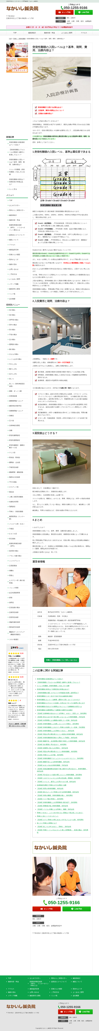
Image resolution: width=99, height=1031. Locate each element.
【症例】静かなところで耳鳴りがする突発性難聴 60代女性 (58, 792)
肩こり (11, 379)
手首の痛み (13, 334)
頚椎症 (11, 415)
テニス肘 (12, 452)
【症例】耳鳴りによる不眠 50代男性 (50, 755)
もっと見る (13, 189)
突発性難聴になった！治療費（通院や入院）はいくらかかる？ (58, 699)
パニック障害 (13, 588)
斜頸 (10, 597)
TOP (15, 33)
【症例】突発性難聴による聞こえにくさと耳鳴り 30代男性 (58, 724)
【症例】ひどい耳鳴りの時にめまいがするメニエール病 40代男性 (60, 820)
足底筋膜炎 (13, 565)
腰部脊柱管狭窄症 (15, 406)
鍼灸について (13, 240)
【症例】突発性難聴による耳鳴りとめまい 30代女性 (55, 731)
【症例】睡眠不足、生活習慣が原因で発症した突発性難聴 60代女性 (61, 741)
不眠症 (11, 529)
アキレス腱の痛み (15, 556)
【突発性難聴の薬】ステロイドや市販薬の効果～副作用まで (58, 693)
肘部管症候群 (13, 617)
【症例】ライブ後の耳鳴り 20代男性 (50, 799)
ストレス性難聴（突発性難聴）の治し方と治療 (53, 686)
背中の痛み (13, 325)
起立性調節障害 (14, 593)
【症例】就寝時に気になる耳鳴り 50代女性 (52, 748)
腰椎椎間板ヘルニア (16, 401)
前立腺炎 (12, 538)
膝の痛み (12, 349)
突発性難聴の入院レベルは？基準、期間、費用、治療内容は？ (17, 162)
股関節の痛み (13, 344)
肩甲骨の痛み (13, 320)
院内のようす (13, 259)
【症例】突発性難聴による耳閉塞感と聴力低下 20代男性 (57, 802)
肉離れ (11, 570)
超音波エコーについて (17, 235)
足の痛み (12, 339)
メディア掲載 (13, 284)
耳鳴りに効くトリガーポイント (48, 816)
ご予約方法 (13, 274)
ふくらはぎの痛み (15, 359)
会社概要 (12, 299)
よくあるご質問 (66, 33)
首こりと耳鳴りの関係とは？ (47, 823)
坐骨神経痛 (13, 396)
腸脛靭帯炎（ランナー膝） (17, 518)
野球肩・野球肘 (14, 457)
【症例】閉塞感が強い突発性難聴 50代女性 (52, 806)
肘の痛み (12, 329)
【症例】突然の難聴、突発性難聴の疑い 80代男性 (55, 795)
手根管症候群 (13, 467)
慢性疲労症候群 (14, 627)
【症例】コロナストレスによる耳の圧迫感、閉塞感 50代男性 (58, 778)
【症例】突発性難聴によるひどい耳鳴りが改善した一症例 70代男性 (61, 727)
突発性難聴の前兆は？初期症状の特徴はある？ (53, 689)
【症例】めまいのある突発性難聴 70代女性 (52, 765)
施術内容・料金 (49, 33)
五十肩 (11, 420)
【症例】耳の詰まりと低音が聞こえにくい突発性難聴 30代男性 (59, 775)
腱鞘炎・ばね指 (14, 462)
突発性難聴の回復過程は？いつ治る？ (50, 679)
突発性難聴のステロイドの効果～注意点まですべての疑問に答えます (61, 703)
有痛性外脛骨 (13, 502)
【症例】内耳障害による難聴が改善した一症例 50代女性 (57, 720)
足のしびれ (13, 374)
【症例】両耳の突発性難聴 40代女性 (50, 788)
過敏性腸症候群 (14, 622)
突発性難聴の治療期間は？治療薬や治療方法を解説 (55, 710)
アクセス (84, 33)
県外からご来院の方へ (17, 210)
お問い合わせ (13, 269)
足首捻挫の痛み (14, 607)
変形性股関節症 (14, 440)
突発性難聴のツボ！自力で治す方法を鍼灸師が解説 (55, 696)
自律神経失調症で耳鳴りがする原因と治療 (51, 785)
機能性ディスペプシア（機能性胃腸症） (17, 633)
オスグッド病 (13, 487)
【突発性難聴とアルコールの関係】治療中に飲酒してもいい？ (58, 682)
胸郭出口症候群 (14, 477)
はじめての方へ (14, 205)
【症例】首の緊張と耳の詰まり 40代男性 (52, 744)
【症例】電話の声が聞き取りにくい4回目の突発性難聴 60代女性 (60, 734)
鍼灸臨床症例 (13, 249)
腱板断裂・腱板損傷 (16, 472)
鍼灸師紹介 (32, 33)
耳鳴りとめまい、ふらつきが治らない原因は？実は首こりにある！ (60, 813)
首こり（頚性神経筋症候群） (17, 385)
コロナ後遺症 (13, 639)
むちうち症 (13, 533)
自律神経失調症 (14, 425)
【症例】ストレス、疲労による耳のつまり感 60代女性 (56, 781)
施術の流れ (13, 264)
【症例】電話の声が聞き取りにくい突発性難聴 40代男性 (57, 751)
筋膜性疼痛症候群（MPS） (15, 545)
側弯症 (11, 602)
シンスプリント (14, 561)
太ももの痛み (13, 354)
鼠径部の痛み (13, 551)
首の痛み (12, 310)
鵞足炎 (11, 492)
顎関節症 (12, 506)
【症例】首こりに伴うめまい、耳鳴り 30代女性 (54, 826)
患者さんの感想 (14, 254)
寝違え (11, 575)
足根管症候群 (13, 612)
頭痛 (10, 430)
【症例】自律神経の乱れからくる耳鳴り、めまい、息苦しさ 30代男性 (62, 713)
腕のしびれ (13, 369)
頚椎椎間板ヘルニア (16, 411)
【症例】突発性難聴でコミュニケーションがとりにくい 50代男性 (60, 758)
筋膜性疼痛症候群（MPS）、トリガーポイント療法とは (17, 227)
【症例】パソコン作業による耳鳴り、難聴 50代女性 (55, 809)
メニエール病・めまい (17, 524)
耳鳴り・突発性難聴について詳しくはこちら (61, 660)
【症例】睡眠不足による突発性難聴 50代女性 (53, 762)
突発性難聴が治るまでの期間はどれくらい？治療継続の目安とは (59, 706)
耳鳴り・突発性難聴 (19, 38)
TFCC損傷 (13, 482)
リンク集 (12, 294)
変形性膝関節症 (14, 435)
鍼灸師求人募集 (14, 289)
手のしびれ (13, 364)
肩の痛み (12, 315)
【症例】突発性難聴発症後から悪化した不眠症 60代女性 (57, 737)
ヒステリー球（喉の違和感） (17, 582)
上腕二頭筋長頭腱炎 (16, 497)
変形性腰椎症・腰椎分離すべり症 (17, 446)
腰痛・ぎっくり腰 (15, 391)
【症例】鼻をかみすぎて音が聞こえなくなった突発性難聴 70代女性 (61, 717)
